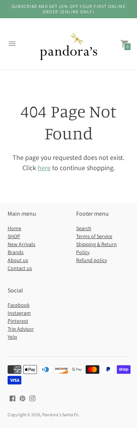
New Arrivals (21, 244)
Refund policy (91, 260)
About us (18, 260)
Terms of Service (94, 236)
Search (83, 228)
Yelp (12, 336)
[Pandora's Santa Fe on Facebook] (13, 398)
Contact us (20, 268)
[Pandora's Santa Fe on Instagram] (32, 398)
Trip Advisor (21, 328)
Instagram (19, 313)
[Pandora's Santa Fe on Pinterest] (22, 398)
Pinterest (18, 320)
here (44, 167)
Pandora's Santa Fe (60, 414)
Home (14, 228)
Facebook (19, 305)
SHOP (14, 236)
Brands (16, 252)
